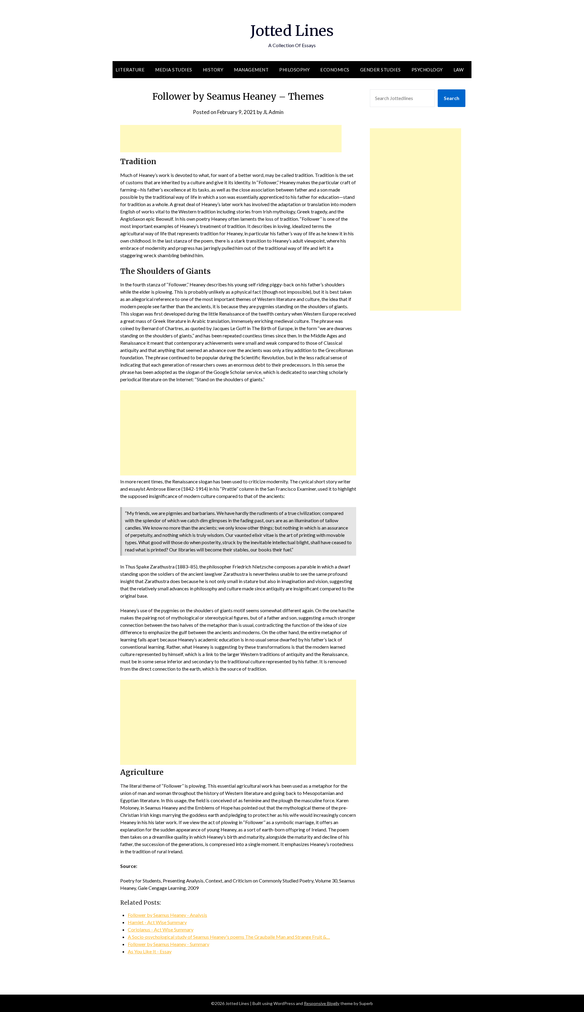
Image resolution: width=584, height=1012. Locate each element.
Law (459, 69)
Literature (130, 69)
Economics (334, 69)
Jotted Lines (292, 31)
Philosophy (294, 69)
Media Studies (173, 69)
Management (251, 69)
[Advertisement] (231, 138)
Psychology (427, 69)
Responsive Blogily (321, 1003)
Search (451, 98)
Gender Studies (380, 69)
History (213, 69)
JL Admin (273, 112)
